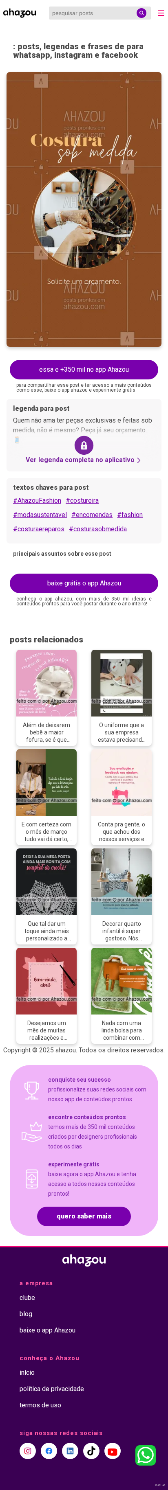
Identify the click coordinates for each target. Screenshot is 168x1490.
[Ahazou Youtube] (112, 1451)
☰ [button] (161, 13)
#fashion (130, 515)
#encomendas (92, 515)
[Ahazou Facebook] (49, 1451)
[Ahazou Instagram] (28, 1451)
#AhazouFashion (37, 500)
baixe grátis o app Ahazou (84, 583)
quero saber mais (84, 1216)
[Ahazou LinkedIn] (70, 1451)
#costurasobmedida (98, 529)
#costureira (82, 500)
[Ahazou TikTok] (91, 1451)
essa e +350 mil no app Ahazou (84, 369)
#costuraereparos (38, 529)
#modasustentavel (40, 515)
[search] (141, 13)
